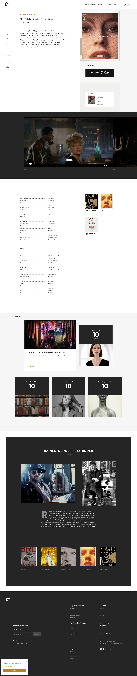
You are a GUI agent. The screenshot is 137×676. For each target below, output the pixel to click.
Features (102, 613)
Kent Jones (31, 366)
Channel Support (74, 658)
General (72, 651)
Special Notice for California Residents (111, 643)
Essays (29, 367)
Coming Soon (73, 613)
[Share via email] (7, 41)
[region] (14, 667)
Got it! (14, 670)
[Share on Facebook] (7, 35)
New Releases (73, 610)
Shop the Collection (89, 5)
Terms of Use (105, 634)
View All (114, 539)
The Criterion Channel (111, 5)
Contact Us (104, 625)
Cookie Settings (104, 639)
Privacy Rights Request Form (108, 641)
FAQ (71, 649)
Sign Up (72, 628)
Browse (72, 626)
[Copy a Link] (7, 44)
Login (71, 636)
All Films (72, 608)
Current (99, 5)
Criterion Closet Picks (76, 615)
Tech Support (73, 656)
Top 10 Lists (103, 608)
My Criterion (74, 634)
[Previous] (2, 142)
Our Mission (104, 623)
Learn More (12, 666)
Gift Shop (72, 617)
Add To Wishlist (101, 104)
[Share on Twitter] (7, 38)
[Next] (134, 142)
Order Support (74, 653)
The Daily (102, 615)
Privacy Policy (104, 636)
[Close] (26, 661)
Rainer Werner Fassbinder (27, 14)
